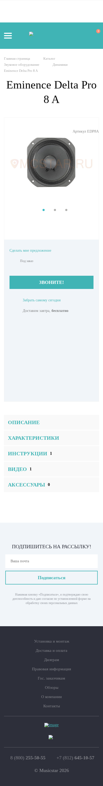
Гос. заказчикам (51, 678)
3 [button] (66, 210)
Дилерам (51, 660)
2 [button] (55, 210)
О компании (51, 697)
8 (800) (27, 757)
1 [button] (44, 210)
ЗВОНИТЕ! (51, 282)
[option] (51, 164)
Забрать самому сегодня (41, 300)
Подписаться (51, 577)
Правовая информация (51, 669)
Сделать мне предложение (30, 250)
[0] (93, 35)
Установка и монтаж (51, 641)
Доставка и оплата (51, 650)
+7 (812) (75, 757)
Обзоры (51, 687)
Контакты (51, 706)
